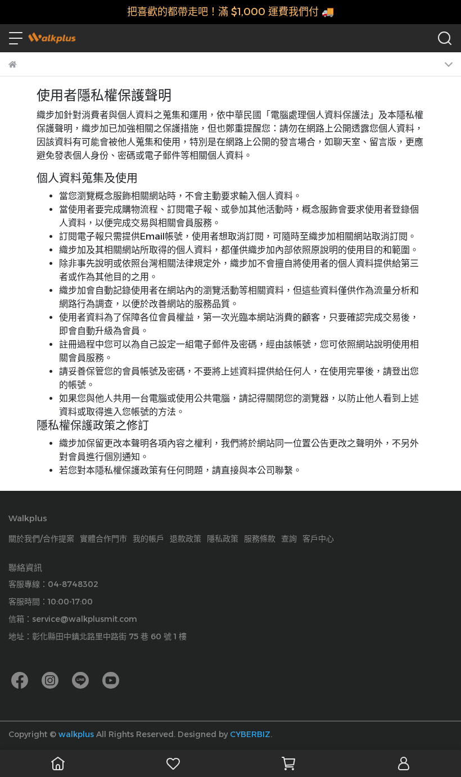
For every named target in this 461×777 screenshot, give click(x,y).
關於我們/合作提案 (41, 539)
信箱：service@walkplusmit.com (72, 619)
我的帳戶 (148, 539)
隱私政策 (222, 539)
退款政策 (185, 539)
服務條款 (259, 539)
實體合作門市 (103, 539)
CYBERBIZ (250, 734)
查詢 (289, 539)
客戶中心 (318, 539)
